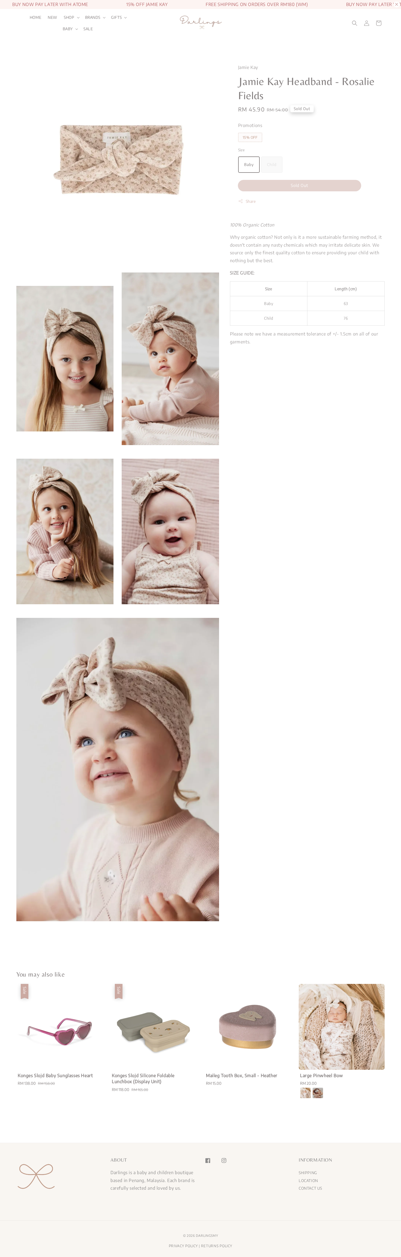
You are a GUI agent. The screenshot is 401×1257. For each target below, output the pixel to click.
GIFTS (116, 17)
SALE (88, 28)
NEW (52, 17)
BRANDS (93, 17)
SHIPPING (308, 1172)
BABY (68, 28)
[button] (355, 23)
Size (241, 150)
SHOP (69, 17)
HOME (35, 17)
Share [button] (251, 201)
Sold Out (299, 185)
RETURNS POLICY (216, 1246)
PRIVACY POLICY (183, 1246)
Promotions (250, 125)
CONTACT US (310, 1188)
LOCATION (308, 1180)
